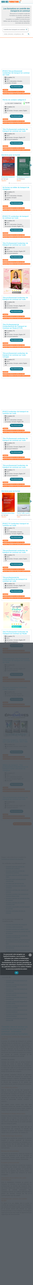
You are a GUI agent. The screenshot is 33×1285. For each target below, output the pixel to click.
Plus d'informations (16, 86)
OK (16, 973)
